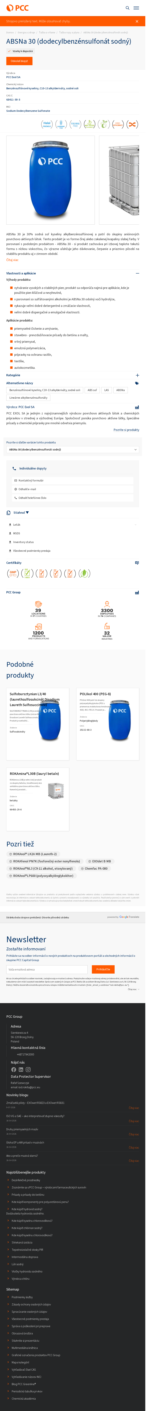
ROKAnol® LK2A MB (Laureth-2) (35, 854)
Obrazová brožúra (22, 1333)
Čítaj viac (12, 260)
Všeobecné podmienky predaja (31, 551)
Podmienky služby (22, 1297)
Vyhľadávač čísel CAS (24, 1370)
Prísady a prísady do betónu (28, 1195)
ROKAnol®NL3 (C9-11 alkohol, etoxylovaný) (43, 868)
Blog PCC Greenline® (24, 1384)
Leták (16, 525)
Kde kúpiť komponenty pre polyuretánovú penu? (40, 1202)
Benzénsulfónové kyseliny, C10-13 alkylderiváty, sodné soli (42, 88)
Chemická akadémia (24, 1398)
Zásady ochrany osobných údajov (31, 1304)
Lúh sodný (17, 1264)
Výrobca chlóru (20, 1279)
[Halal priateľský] (47, 125)
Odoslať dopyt (19, 61)
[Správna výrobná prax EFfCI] (13, 574)
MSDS (16, 533)
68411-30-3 (13, 99)
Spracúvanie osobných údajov (29, 1312)
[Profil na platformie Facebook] (14, 1069)
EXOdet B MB (101, 861)
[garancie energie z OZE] (84, 574)
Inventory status (23, 542)
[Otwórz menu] (136, 8)
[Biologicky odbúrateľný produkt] (104, 125)
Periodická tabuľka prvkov (27, 1391)
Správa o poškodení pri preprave (31, 1326)
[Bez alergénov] (61, 125)
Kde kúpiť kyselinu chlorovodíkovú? (32, 1221)
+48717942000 (25, 1054)
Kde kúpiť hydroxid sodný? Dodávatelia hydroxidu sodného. (25, 1211)
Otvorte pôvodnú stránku (55, 917)
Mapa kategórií (20, 1362)
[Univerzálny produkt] (132, 125)
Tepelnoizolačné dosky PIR (27, 1250)
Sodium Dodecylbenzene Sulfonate (28, 111)
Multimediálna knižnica (25, 1348)
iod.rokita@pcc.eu (29, 1087)
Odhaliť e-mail (27, 489)
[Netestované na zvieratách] (89, 125)
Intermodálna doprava (25, 1257)
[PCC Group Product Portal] (17, 8)
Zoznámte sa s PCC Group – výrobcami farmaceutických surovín (49, 1187)
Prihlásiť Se (103, 969)
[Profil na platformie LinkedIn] (21, 1069)
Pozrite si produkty (126, 430)
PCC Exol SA (13, 77)
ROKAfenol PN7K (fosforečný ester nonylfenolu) (46, 861)
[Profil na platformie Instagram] (28, 1069)
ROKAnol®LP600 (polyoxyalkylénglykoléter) (43, 876)
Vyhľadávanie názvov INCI (26, 1377)
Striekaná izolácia (22, 1242)
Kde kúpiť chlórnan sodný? (27, 1228)
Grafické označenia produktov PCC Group (36, 1355)
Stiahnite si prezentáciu (25, 1341)
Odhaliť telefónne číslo (32, 498)
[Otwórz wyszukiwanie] (127, 8)
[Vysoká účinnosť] (118, 125)
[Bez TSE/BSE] (75, 125)
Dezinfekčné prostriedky (26, 1180)
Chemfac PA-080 (96, 868)
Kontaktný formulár (31, 480)
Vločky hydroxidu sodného (27, 1271)
